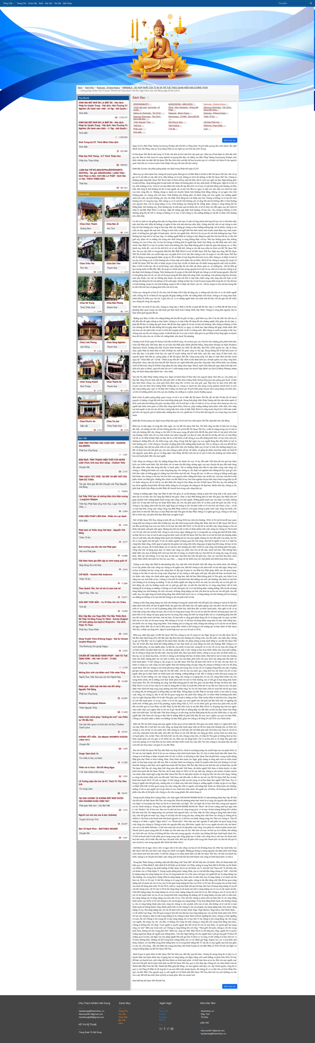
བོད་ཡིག (162, 1020)
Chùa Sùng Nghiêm (116, 342)
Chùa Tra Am (113, 421)
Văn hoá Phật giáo (87, 551)
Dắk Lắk (84, 425)
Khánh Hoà (112, 307)
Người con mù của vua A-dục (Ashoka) (98, 814)
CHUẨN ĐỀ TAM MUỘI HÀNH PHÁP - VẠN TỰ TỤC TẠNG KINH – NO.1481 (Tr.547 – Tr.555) (103, 657)
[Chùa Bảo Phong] (117, 288)
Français (163, 1017)
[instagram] (172, 1028)
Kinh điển (83, 112)
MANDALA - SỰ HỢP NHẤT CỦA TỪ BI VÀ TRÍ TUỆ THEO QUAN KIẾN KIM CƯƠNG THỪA (165, 87)
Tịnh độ (82, 606)
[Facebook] (164, 1028)
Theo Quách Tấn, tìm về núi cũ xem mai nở (100, 588)
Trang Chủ (21, 3)
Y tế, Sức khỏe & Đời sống (91, 771)
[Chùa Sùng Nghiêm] (117, 327)
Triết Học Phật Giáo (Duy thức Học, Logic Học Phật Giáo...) (102, 505)
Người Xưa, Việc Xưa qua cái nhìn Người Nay (100, 676)
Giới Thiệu (67, 3)
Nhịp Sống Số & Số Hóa (90, 565)
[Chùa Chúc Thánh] (90, 209)
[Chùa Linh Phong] (90, 327)
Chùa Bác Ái (113, 223)
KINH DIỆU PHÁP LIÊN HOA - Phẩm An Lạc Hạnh (102, 516)
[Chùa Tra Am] (117, 406)
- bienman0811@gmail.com (90, 1013)
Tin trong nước (86, 788)
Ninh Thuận (85, 386)
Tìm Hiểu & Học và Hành (90, 757)
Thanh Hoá (112, 267)
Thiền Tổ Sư (84, 537)
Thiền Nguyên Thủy (88, 707)
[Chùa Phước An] (90, 406)
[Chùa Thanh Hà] (117, 367)
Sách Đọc (89, 87)
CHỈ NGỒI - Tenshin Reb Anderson (95, 574)
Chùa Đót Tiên (113, 263)
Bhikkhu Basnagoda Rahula (92, 703)
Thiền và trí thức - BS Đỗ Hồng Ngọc (97, 767)
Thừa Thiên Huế (87, 307)
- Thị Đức (204, 1017)
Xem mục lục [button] (230, 140)
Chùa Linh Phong (88, 342)
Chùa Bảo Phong (115, 302)
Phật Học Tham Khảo (89, 160)
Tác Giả (57, 3)
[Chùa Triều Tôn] (90, 248)
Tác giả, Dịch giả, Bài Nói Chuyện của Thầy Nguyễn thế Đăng (103, 485)
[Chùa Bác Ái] (117, 209)
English (162, 1013)
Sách (41, 3)
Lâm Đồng (85, 346)
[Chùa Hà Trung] (90, 288)
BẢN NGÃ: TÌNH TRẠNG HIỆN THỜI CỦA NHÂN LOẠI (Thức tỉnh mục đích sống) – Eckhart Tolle (102, 461)
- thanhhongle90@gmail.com (91, 1017)
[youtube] (161, 1028)
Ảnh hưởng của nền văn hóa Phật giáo (97, 546)
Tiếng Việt (8, 3)
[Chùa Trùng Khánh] (90, 367)
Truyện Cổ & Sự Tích (88, 819)
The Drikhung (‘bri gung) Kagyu (93, 646)
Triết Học (83, 183)
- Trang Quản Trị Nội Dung (90, 1032)
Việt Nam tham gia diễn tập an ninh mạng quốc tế (103, 560)
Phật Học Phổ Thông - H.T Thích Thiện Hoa (100, 156)
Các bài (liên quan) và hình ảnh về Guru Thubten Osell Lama (101, 726)
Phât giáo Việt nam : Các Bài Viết (94, 805)
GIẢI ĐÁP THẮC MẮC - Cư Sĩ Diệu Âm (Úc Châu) (102, 602)
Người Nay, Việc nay (88, 592)
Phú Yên (84, 267)
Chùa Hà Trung (87, 302)
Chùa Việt (32, 3)
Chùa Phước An (87, 421)
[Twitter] (168, 1028)
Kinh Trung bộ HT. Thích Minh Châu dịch (98, 142)
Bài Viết (48, 3)
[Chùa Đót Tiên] (117, 248)
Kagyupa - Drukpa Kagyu (108, 87)
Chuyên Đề (84, 467)
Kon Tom (111, 228)
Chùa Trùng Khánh (89, 381)
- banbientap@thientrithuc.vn (91, 1010)
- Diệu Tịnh (205, 1013)
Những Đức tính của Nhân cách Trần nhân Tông (102, 672)
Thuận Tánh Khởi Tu (88, 753)
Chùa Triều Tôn (87, 263)
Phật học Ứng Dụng (88, 450)
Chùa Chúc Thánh (88, 223)
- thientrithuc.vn (207, 1010)
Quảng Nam (85, 228)
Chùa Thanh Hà (114, 381)
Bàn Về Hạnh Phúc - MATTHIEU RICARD (98, 828)
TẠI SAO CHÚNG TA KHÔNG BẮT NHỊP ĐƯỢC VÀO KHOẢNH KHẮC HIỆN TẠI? (101, 800)
